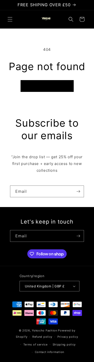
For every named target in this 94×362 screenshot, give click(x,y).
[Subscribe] (78, 191)
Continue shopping (47, 86)
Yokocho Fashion (44, 330)
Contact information (49, 352)
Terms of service (35, 344)
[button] (10, 19)
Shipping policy (64, 344)
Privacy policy (67, 336)
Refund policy (42, 336)
